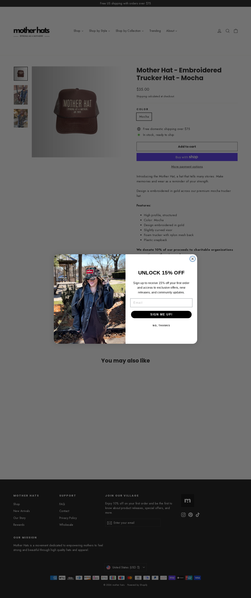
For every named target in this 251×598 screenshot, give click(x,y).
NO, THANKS (161, 325)
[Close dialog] (192, 259)
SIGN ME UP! (161, 314)
